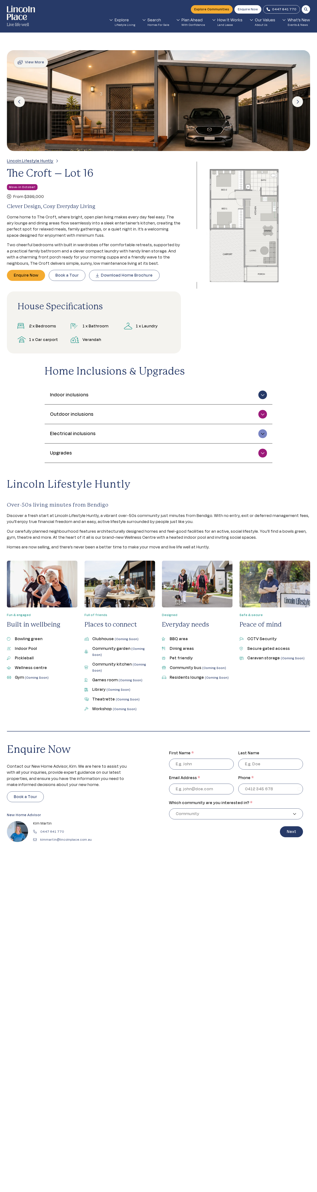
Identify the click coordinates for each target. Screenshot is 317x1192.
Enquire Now (26, 275)
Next (291, 831)
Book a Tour (67, 275)
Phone (246, 778)
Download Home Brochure (127, 275)
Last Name (248, 753)
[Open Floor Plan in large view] (245, 225)
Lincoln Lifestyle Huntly (30, 161)
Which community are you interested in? (211, 803)
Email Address (184, 778)
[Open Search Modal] (306, 9)
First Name (181, 753)
